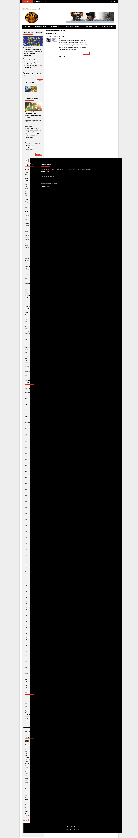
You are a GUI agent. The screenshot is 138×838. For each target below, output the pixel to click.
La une (52, 56)
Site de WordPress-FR (27, 720)
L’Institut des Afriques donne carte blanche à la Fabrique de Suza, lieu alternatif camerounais (66, 169)
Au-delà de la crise (26, 358)
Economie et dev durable (27, 201)
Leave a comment (71, 56)
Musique (27, 239)
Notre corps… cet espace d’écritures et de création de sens (28, 759)
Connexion (27, 697)
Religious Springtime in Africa (49, 183)
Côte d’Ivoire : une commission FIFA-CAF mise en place (33, 115)
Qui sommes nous (91, 26)
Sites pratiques (107, 26)
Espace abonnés (40, 26)
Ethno (26, 207)
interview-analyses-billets (27, 225)
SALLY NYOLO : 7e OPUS (55, 34)
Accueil (27, 26)
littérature (27, 235)
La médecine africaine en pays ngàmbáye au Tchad (27, 370)
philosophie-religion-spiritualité (28, 268)
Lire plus (86, 53)
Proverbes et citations (72, 26)
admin (62, 36)
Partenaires (55, 26)
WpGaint (77, 829)
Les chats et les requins (40, 1)
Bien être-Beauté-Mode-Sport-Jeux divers (26, 190)
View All (38, 154)
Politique (27, 274)
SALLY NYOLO (61, 56)
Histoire (26, 211)
